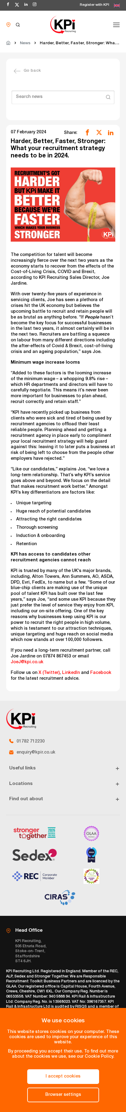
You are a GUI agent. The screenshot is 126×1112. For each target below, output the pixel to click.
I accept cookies (63, 1076)
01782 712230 (31, 742)
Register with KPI (94, 5)
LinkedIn (71, 673)
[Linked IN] (111, 132)
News (25, 43)
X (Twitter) (49, 673)
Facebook (100, 673)
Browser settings (63, 1095)
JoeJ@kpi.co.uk (27, 662)
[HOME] (8, 43)
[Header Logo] (63, 25)
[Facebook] (87, 132)
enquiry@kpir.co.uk (36, 752)
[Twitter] (99, 132)
